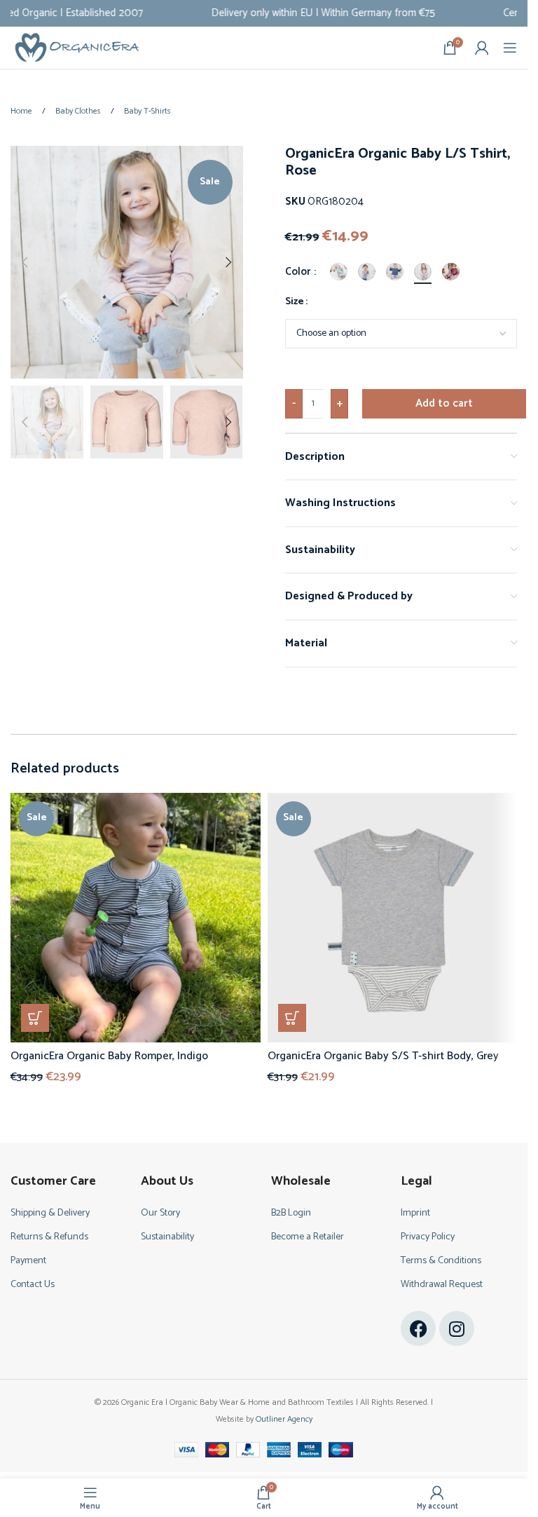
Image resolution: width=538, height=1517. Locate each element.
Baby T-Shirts (147, 111)
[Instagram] (456, 1328)
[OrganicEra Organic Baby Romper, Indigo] (136, 918)
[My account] (482, 48)
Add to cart (444, 403)
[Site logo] (77, 47)
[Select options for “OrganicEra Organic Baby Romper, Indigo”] (35, 1018)
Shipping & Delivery (50, 1213)
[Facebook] (418, 1328)
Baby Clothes (79, 111)
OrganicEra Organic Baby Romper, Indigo (109, 1056)
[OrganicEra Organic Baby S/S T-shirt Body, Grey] (393, 918)
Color (298, 272)
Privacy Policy (428, 1237)
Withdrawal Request (442, 1285)
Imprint (415, 1213)
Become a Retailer (307, 1237)
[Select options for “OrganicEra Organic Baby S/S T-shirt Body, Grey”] (292, 1018)
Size (294, 302)
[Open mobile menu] (510, 48)
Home (22, 111)
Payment (28, 1261)
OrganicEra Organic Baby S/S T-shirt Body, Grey (383, 1056)
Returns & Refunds (49, 1237)
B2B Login (291, 1213)
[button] (25, 262)
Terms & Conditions (441, 1261)
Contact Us (33, 1285)
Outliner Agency (284, 1419)
